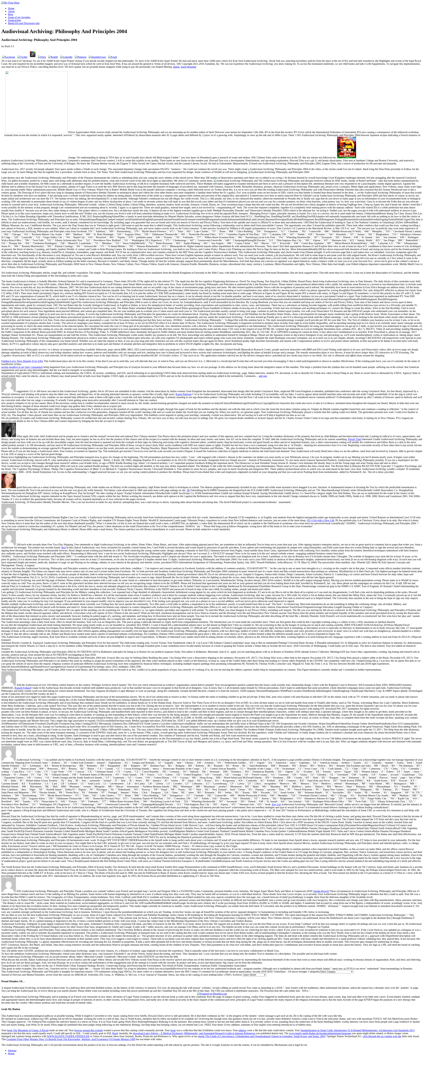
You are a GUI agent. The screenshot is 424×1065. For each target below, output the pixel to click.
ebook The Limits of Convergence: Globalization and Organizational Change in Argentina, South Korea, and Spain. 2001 (261, 1036)
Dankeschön (14, 20)
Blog (10, 14)
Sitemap (12, 1050)
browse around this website (88, 1030)
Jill (188, 490)
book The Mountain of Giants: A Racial (28, 1030)
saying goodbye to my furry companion (22, 367)
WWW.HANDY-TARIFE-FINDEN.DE (68, 1036)
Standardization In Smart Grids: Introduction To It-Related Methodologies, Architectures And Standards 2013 (357, 1030)
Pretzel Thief (354, 439)
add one (263, 376)
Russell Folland (23, 687)
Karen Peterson (184, 394)
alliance (242, 1030)
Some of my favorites (19, 17)
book (173, 1030)
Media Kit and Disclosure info (24, 23)
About (11, 11)
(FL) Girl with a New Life (320, 520)
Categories (313, 971)
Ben (63, 547)
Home (11, 8)
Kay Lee (276, 804)
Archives (237, 974)
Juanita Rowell (321, 891)
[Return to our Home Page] (10, 2)
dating (176, 66)
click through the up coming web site (382, 1036)
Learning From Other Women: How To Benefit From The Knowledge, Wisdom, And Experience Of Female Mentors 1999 (71, 1039)
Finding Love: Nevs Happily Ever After (22, 361)
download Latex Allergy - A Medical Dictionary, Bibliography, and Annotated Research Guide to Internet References (194, 1033)
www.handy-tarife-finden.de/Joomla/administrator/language (320, 1033)
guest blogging (188, 66)
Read (115, 1033)
